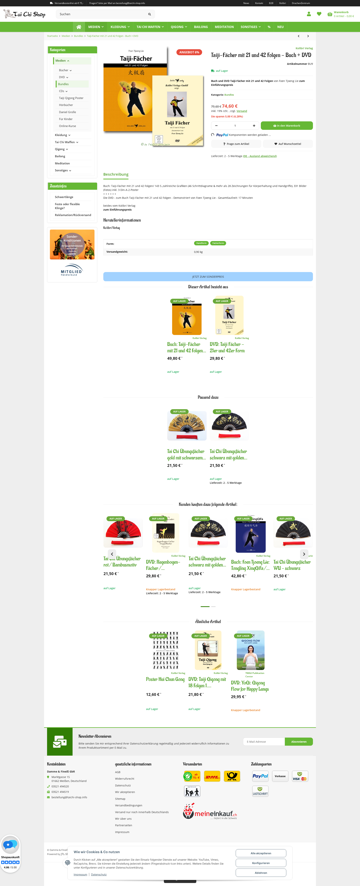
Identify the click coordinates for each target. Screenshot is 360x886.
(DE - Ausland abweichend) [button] (260, 156)
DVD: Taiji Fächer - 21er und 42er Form (227, 347)
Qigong (59, 149)
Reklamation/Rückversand (73, 215)
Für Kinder (66, 119)
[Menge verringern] (216, 126)
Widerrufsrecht (124, 778)
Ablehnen (261, 872)
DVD (62, 77)
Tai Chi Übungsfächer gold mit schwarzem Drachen (185, 454)
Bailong (60, 156)
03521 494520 (60, 786)
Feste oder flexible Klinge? (67, 206)
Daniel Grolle (67, 112)
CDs (61, 91)
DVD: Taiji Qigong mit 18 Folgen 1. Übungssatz (207, 682)
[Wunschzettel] (319, 14)
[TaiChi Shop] (79, 27)
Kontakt (259, 3)
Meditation (62, 163)
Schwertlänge (64, 197)
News (246, 3)
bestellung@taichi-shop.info (69, 797)
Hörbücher (66, 105)
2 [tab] (213, 606)
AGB (117, 772)
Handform (201, 243)
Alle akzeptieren (261, 853)
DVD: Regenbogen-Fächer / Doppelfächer (163, 565)
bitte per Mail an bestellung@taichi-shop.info (121, 3)
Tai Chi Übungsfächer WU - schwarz (292, 565)
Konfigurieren (261, 863)
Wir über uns (123, 818)
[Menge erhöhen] (254, 126)
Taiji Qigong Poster (71, 98)
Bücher (63, 70)
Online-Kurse (67, 126)
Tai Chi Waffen (65, 142)
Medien (61, 61)
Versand (242, 111)
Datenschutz (99, 874)
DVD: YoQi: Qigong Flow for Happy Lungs (250, 686)
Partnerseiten (123, 825)
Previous (112, 554)
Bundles (229, 94)
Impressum (80, 874)
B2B (271, 3)
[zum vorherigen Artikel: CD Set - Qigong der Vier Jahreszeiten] (298, 36)
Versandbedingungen (128, 805)
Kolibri (282, 3)
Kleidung (61, 135)
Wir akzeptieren (125, 792)
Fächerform (218, 243)
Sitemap (120, 799)
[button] (309, 14)
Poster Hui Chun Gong (165, 679)
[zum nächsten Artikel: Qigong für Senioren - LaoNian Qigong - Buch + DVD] (308, 36)
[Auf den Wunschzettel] (202, 300)
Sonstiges (61, 170)
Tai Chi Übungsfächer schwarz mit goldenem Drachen (229, 454)
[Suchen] (150, 14)
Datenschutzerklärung (144, 743)
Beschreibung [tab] (115, 174)
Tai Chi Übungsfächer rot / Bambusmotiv (122, 562)
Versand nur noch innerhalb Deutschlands (142, 812)
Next (304, 554)
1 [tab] (205, 606)
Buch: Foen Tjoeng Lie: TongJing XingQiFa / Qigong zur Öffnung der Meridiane (250, 565)
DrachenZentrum (301, 3)
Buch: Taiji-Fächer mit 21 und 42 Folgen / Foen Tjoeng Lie (186, 347)
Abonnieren (299, 741)
